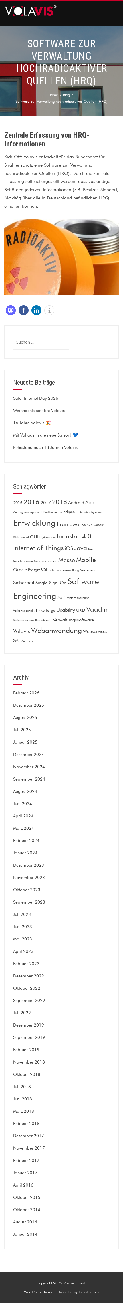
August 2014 (25, 1222)
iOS (69, 548)
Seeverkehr (88, 570)
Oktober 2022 (26, 988)
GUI (34, 537)
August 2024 (25, 791)
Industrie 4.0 (74, 536)
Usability (65, 610)
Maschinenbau (23, 561)
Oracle (20, 569)
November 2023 (29, 877)
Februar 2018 (26, 1123)
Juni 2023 (22, 926)
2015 (17, 502)
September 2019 (29, 1037)
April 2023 (23, 951)
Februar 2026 (26, 693)
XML (16, 640)
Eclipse (69, 511)
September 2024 (29, 779)
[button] (11, 310)
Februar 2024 (26, 840)
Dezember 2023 (28, 865)
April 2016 (23, 1185)
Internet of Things (38, 548)
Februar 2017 (26, 1160)
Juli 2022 (22, 1012)
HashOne (65, 1292)
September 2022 (29, 1000)
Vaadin (97, 609)
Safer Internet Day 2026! (36, 398)
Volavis (21, 630)
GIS (89, 525)
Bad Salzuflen (52, 512)
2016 (31, 502)
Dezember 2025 (28, 705)
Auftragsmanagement (27, 512)
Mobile (86, 559)
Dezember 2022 (28, 976)
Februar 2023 (26, 963)
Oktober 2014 (26, 1209)
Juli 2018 (22, 1086)
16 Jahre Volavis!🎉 (32, 422)
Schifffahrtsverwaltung (64, 570)
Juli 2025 (22, 729)
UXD (80, 610)
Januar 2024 (25, 853)
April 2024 (23, 816)
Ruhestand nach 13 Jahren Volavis (45, 447)
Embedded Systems (89, 512)
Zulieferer (28, 641)
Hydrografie (47, 537)
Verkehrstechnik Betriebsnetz (32, 620)
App (89, 502)
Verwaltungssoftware (73, 620)
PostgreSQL (38, 569)
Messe (66, 559)
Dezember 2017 (28, 1135)
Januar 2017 (25, 1172)
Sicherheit (23, 582)
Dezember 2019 (28, 1025)
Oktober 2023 (26, 889)
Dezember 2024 (28, 754)
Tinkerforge (45, 610)
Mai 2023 (22, 939)
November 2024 (29, 766)
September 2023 (29, 902)
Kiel (91, 549)
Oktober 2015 (26, 1197)
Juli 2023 (22, 914)
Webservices (95, 631)
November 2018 (29, 1062)
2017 (46, 502)
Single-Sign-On (50, 582)
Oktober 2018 (26, 1074)
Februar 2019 (26, 1049)
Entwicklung (34, 523)
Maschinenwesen (45, 561)
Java (80, 548)
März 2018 (23, 1111)
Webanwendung (56, 630)
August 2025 (25, 717)
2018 (59, 502)
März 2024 (23, 828)
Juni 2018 (22, 1099)
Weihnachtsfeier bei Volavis (39, 410)
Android (76, 502)
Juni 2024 (22, 803)
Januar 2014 (25, 1234)
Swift (61, 597)
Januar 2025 (25, 742)
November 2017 (29, 1148)
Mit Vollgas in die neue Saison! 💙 (45, 435)
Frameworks (71, 523)
